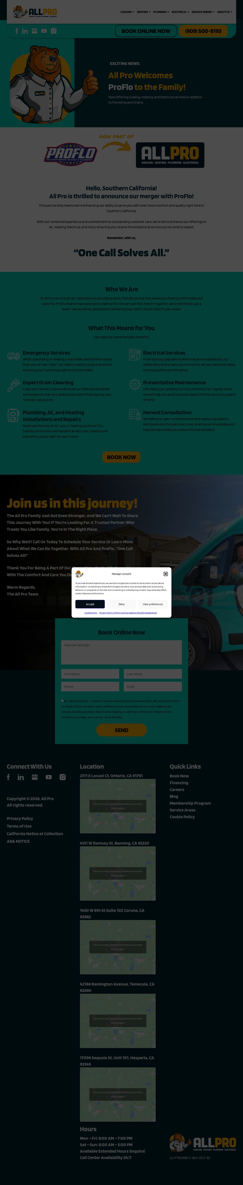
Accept (90, 604)
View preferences (153, 604)
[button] (166, 574)
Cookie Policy (90, 612)
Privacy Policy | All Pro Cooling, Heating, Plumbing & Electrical (128, 612)
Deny (122, 604)
